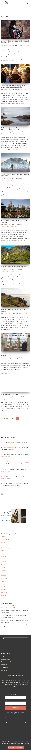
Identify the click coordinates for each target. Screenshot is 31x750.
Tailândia (4, 592)
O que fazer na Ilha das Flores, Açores (13, 267)
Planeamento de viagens (9, 662)
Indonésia (4, 570)
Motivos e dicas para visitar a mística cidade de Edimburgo (15, 42)
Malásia (3, 575)
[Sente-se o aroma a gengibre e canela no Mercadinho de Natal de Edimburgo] (15, 73)
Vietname (4, 598)
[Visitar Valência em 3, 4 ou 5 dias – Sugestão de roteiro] (15, 162)
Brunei (3, 537)
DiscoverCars (5, 471)
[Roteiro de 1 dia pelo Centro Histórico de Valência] (15, 208)
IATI (13, 449)
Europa (3, 559)
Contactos (4, 670)
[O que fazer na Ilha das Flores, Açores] (15, 254)
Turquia (3, 595)
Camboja (4, 542)
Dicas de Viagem (6, 180)
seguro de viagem (13, 447)
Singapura (4, 589)
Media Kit (4, 664)
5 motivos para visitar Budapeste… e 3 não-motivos (15, 354)
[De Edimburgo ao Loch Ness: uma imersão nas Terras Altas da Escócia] (15, 116)
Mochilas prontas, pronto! (9, 394)
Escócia (26, 45)
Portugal (3, 271)
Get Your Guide (6, 457)
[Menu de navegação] (28, 4)
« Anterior (5, 419)
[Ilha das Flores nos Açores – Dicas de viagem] (15, 297)
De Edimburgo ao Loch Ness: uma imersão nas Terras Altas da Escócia (14, 128)
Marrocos (4, 578)
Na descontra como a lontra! (16, 747)
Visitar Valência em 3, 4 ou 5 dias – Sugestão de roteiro (15, 175)
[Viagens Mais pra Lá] (6, 4)
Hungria (13, 360)
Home (3, 656)
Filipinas (3, 562)
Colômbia (4, 545)
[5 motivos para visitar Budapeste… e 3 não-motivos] (15, 342)
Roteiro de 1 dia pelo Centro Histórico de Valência (14, 221)
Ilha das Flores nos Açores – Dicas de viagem (13, 310)
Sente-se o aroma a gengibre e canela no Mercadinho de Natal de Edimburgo (14, 86)
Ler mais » (12, 61)
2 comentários (5, 134)
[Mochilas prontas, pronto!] (15, 382)
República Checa (6, 587)
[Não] (29, 745)
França (3, 564)
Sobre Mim (4, 667)
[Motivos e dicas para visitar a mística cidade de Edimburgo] (15, 29)
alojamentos (12, 442)
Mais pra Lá (6, 45)
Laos (2, 573)
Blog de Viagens (6, 659)
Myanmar (4, 581)
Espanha (13, 180)
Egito (2, 550)
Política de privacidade (8, 673)
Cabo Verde (5, 539)
